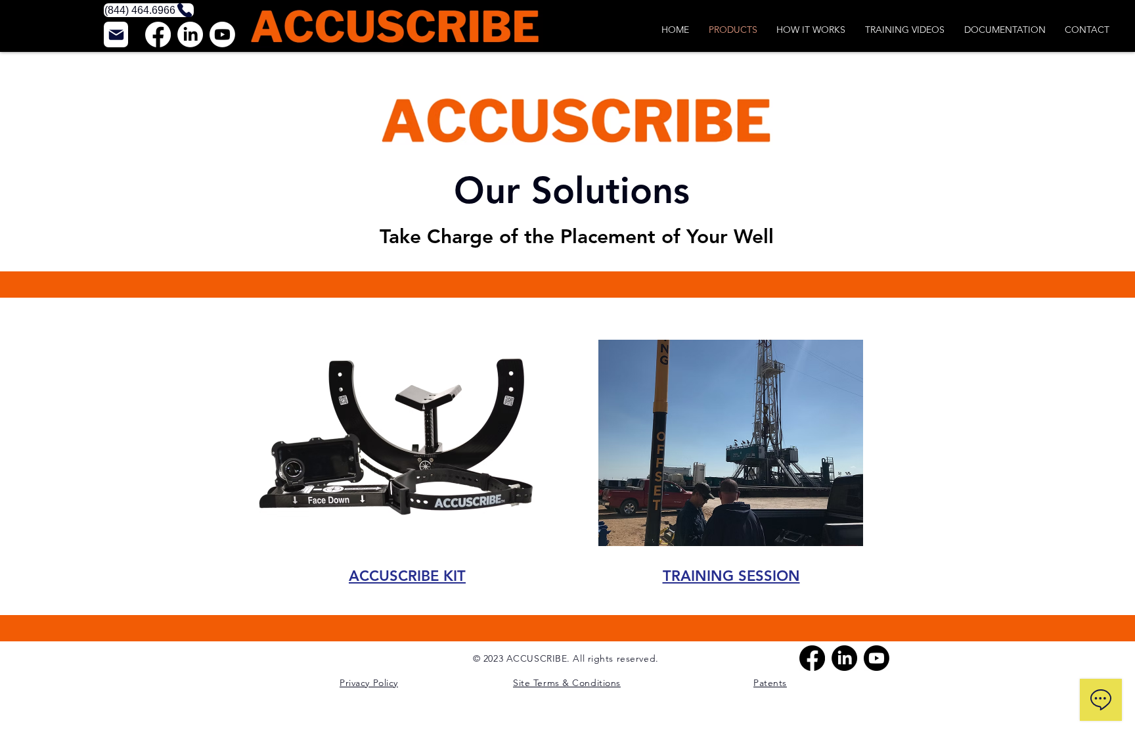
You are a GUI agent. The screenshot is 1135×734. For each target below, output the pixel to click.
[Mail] (116, 34)
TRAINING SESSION (731, 576)
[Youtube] (222, 34)
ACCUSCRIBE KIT (407, 576)
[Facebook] (158, 34)
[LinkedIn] (190, 34)
